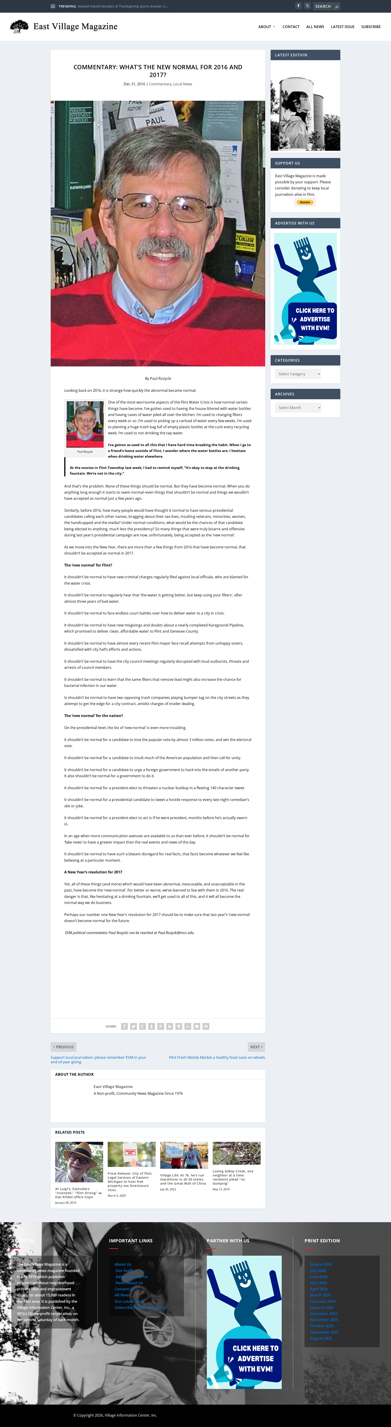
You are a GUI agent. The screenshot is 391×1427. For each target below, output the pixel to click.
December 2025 (323, 1313)
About (264, 27)
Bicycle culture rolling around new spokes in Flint (115, 6)
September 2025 (324, 1332)
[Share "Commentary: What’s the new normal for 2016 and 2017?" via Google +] (142, 1026)
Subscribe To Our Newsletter (140, 1307)
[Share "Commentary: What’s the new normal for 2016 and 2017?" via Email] (196, 1026)
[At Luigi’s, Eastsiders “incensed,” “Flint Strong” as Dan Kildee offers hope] (79, 1162)
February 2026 (323, 1301)
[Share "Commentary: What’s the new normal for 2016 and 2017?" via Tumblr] (151, 1026)
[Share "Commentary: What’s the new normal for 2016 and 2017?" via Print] (205, 1026)
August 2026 (321, 1264)
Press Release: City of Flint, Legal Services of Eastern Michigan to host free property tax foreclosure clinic (130, 1181)
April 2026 (319, 1288)
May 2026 (318, 1282)
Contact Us (124, 1288)
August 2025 (321, 1338)
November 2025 (324, 1319)
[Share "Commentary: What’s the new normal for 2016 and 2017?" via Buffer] (178, 1026)
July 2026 (318, 1270)
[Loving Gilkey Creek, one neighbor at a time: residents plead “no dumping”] (237, 1153)
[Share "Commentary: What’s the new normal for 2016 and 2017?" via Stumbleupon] (187, 1026)
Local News (182, 83)
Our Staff (123, 1270)
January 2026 (322, 1307)
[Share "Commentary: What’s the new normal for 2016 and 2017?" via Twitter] (133, 1026)
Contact (291, 27)
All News (315, 27)
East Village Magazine (113, 1086)
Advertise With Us (131, 1276)
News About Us (129, 1282)
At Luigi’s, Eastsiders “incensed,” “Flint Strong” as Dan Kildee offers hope (78, 1193)
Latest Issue (343, 27)
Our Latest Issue (129, 1301)
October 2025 (322, 1325)
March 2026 (320, 1295)
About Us (123, 1264)
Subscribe (371, 27)
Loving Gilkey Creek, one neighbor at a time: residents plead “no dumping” (233, 1177)
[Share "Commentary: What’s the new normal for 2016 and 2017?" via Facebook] (124, 1026)
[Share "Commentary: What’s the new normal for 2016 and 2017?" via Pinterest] (160, 1026)
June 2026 (318, 1276)
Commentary (160, 83)
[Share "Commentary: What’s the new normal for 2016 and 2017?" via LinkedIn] (169, 1026)
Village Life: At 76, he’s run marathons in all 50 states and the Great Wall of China (183, 1179)
